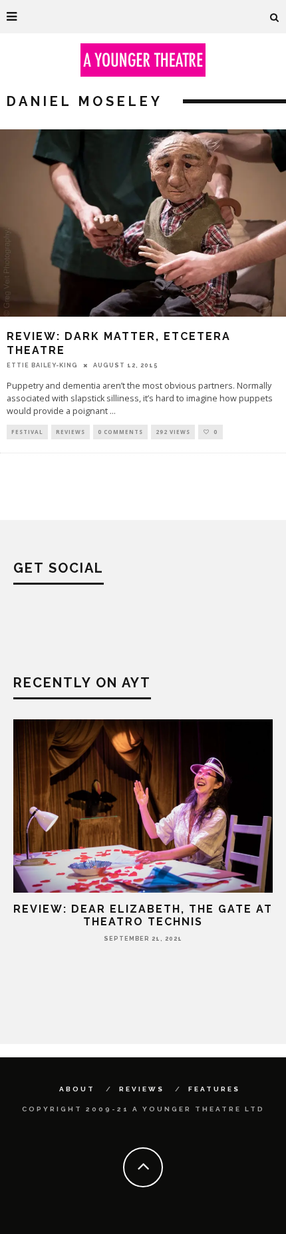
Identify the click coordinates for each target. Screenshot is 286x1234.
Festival (27, 431)
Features (214, 1089)
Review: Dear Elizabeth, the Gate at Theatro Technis (143, 915)
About (77, 1089)
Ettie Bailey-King (42, 365)
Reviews (70, 431)
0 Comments (120, 431)
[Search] (274, 16)
